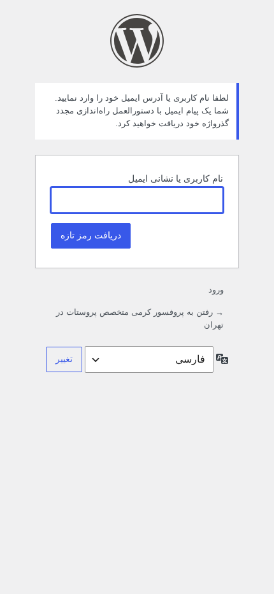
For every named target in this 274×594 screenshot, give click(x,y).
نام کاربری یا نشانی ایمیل (175, 178)
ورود (216, 289)
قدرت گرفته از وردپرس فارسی (137, 41)
